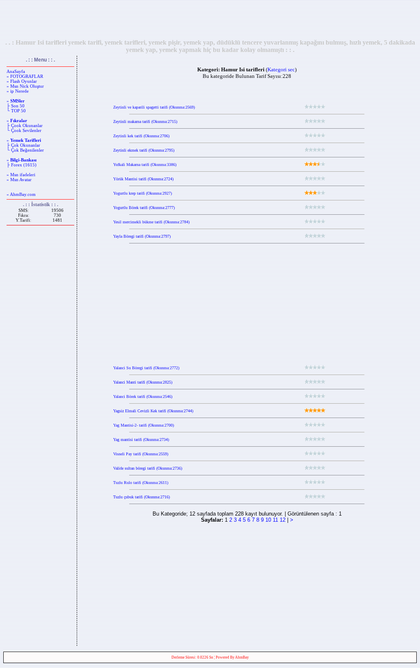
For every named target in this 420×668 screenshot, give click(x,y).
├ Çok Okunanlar (23, 145)
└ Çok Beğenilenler (25, 150)
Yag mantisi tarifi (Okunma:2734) (141, 439)
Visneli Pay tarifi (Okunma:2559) (140, 454)
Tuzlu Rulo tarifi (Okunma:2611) (140, 482)
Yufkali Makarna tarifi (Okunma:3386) (144, 164)
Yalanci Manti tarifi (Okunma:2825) (142, 382)
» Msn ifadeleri (21, 174)
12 (282, 520)
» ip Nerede (18, 91)
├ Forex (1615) (22, 164)
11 (275, 520)
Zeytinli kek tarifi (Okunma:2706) (141, 136)
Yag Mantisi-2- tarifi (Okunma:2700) (143, 425)
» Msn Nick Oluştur (25, 86)
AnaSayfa (16, 71)
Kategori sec (281, 69)
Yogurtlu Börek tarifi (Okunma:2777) (144, 207)
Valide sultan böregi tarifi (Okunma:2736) (147, 468)
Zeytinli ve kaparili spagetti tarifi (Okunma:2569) (154, 107)
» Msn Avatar (19, 179)
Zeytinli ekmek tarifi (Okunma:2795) (143, 150)
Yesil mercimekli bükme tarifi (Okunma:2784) (151, 222)
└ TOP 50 (16, 110)
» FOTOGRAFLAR (25, 76)
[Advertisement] (210, 19)
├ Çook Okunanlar (25, 125)
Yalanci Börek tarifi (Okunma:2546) (142, 396)
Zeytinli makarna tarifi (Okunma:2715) (145, 121)
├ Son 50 (16, 105)
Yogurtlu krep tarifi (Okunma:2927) (142, 193)
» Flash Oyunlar (22, 81)
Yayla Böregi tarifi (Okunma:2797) (142, 236)
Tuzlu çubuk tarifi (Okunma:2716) (141, 497)
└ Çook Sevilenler (24, 130)
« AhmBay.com (21, 194)
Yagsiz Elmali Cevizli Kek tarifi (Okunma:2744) (153, 411)
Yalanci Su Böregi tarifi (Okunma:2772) (146, 368)
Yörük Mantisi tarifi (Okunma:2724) (143, 179)
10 (268, 520)
